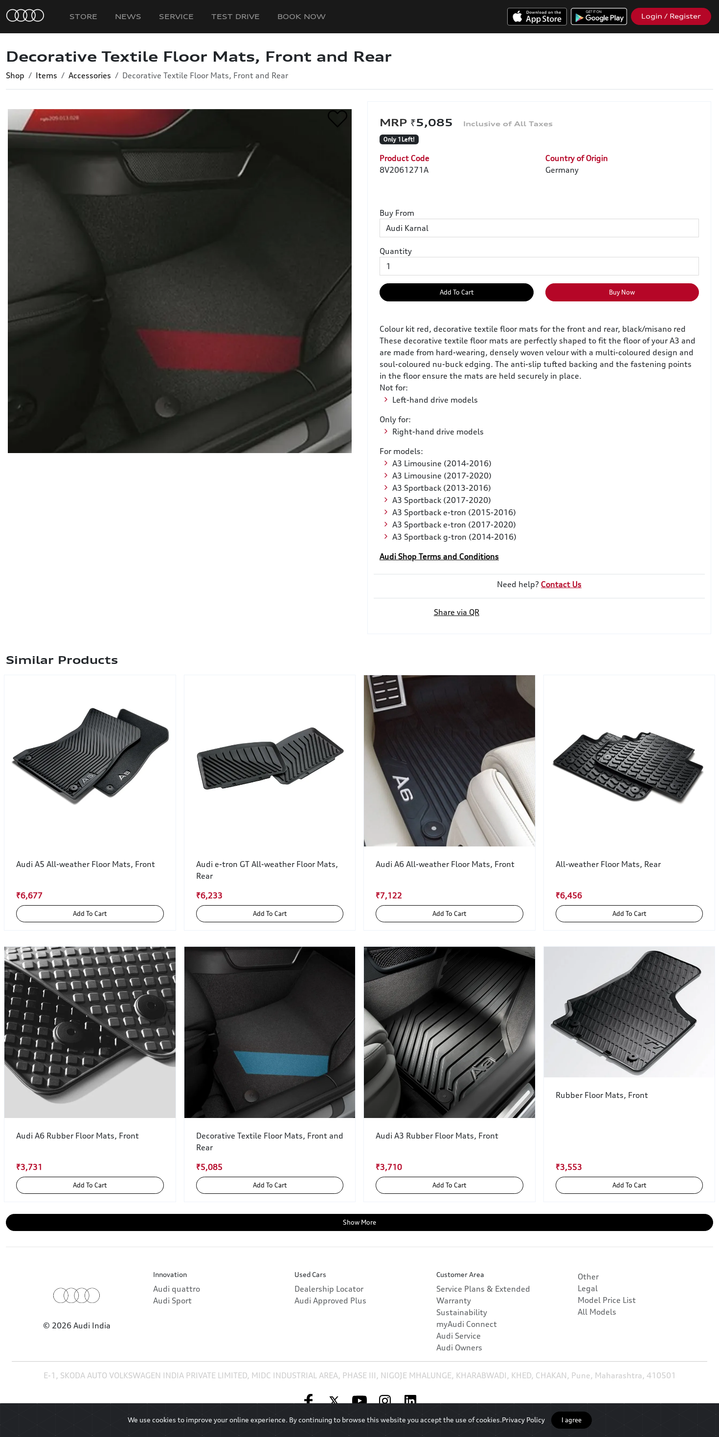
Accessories (89, 75)
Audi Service (458, 1336)
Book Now (301, 16)
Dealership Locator (328, 1289)
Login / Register (671, 16)
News (128, 16)
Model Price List (607, 1300)
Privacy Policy (523, 1419)
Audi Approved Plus (330, 1300)
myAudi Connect (466, 1324)
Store (83, 16)
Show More (359, 1222)
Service (176, 16)
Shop (15, 75)
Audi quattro (176, 1289)
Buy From (397, 213)
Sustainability (461, 1312)
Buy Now (622, 292)
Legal (588, 1288)
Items (46, 75)
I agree (572, 1420)
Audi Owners (459, 1347)
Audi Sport (172, 1300)
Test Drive (235, 16)
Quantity (396, 251)
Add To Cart (456, 292)
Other (588, 1276)
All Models (597, 1312)
